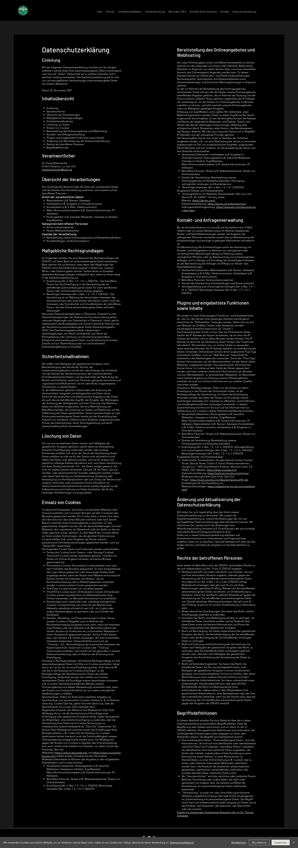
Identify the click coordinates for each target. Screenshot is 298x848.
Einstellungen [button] (238, 842)
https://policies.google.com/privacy (228, 473)
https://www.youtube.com (221, 470)
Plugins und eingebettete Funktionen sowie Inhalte (75, 137)
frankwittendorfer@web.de (57, 169)
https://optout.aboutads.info (71, 752)
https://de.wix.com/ (203, 200)
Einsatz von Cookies (58, 127)
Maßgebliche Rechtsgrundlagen (65, 118)
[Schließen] (294, 842)
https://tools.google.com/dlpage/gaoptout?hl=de (219, 479)
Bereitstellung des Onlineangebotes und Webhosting (77, 131)
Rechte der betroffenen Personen (65, 144)
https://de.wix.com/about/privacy (226, 203)
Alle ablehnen (259, 842)
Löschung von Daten (58, 124)
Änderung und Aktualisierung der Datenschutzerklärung (78, 141)
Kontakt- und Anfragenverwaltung (66, 134)
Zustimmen (281, 842)
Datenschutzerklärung (182, 842)
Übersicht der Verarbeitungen (63, 114)
